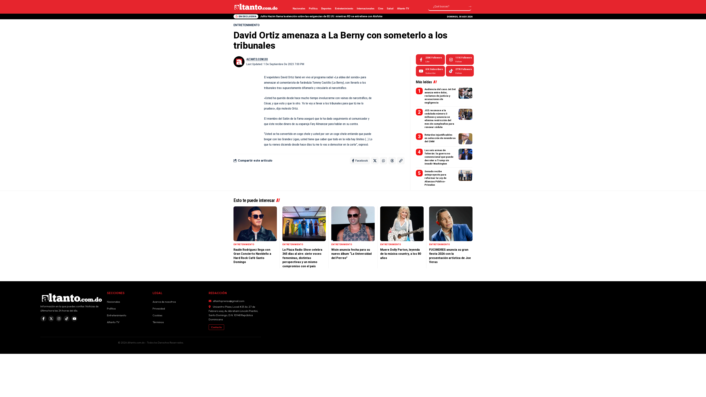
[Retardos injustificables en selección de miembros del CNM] (465, 138)
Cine (380, 8)
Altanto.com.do (257, 59)
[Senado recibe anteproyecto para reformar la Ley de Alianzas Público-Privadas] (465, 175)
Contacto (216, 327)
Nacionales (299, 8)
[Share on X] (375, 160)
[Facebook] (430, 59)
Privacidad (159, 308)
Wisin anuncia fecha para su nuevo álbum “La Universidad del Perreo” (351, 254)
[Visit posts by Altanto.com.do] (239, 61)
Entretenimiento (344, 8)
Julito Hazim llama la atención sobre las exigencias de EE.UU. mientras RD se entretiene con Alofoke (321, 16)
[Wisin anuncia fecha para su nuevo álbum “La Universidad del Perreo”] (353, 223)
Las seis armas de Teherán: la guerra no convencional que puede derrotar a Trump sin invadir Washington (439, 157)
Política (313, 8)
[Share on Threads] (392, 160)
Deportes (326, 8)
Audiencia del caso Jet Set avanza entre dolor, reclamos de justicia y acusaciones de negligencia (440, 96)
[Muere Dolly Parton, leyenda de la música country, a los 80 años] (402, 223)
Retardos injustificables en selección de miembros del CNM (440, 138)
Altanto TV (403, 8)
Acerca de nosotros (164, 301)
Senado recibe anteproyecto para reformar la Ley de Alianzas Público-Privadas (435, 178)
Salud (390, 8)
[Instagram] (460, 59)
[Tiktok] (460, 71)
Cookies (157, 315)
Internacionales (365, 8)
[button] (440, 16)
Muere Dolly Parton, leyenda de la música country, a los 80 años (400, 254)
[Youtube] (430, 71)
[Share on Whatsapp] (383, 160)
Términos (158, 322)
